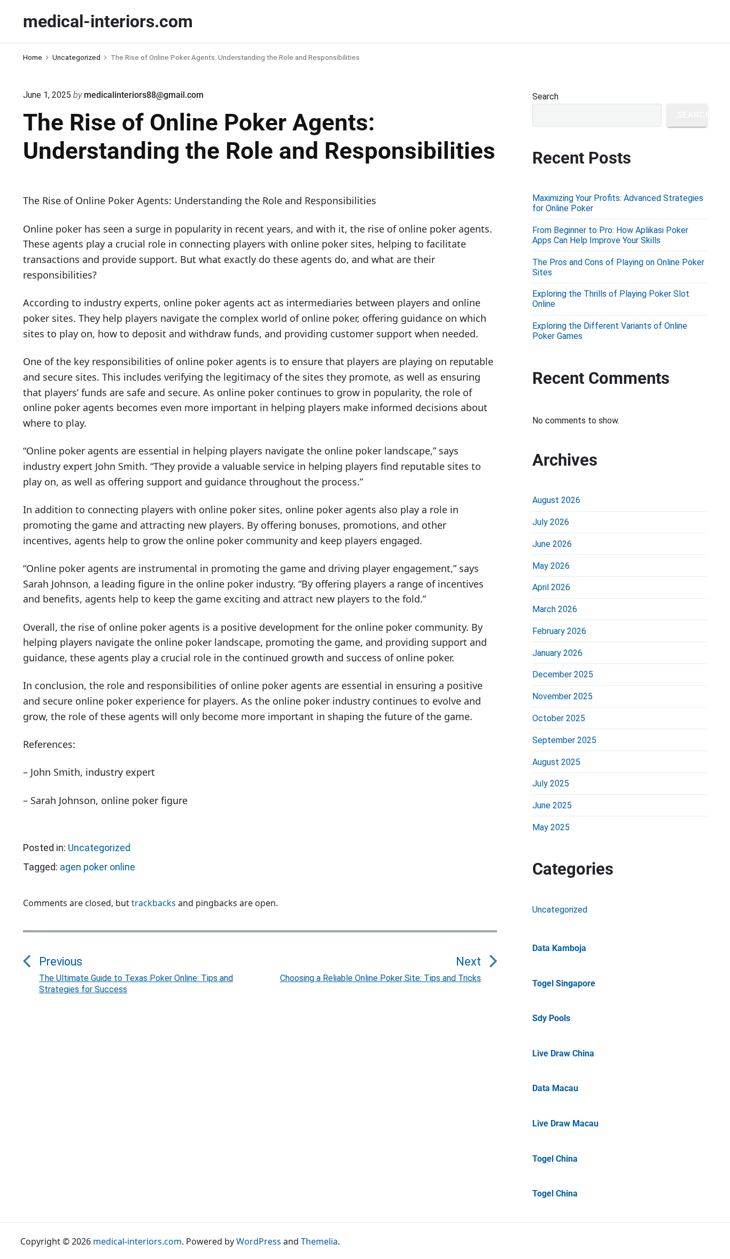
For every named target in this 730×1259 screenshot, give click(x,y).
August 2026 (556, 500)
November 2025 (562, 696)
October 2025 (558, 718)
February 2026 (559, 631)
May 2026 (551, 566)
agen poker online (97, 866)
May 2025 (551, 827)
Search (545, 96)
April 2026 (551, 587)
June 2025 (552, 805)
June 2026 (552, 544)
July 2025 (550, 783)
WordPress (258, 1241)
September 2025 (564, 740)
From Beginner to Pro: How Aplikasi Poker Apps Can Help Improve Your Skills (610, 235)
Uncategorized (99, 847)
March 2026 (554, 609)
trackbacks (153, 903)
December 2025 (562, 674)
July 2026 (550, 522)
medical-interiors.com (137, 1241)
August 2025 (556, 762)
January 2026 (557, 653)
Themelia (319, 1241)
